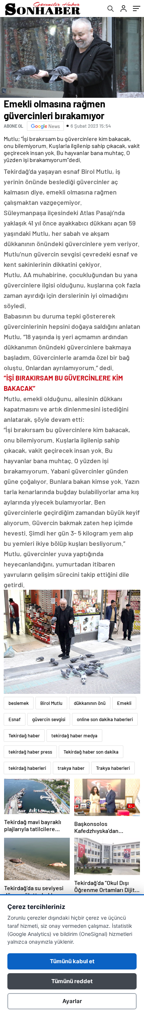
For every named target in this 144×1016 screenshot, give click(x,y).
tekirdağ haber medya (74, 735)
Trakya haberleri (113, 768)
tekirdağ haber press (30, 752)
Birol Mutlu (51, 703)
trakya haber (71, 768)
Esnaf (14, 719)
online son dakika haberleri (105, 719)
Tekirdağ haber (24, 735)
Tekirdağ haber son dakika (91, 752)
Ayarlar (72, 1001)
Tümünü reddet (72, 981)
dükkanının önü (90, 703)
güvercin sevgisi (48, 719)
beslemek (18, 703)
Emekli (124, 703)
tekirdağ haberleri (27, 768)
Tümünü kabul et (72, 961)
